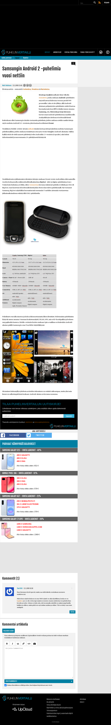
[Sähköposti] (24, 86)
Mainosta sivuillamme (53, 699)
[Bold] (7, 643)
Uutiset (47, 52)
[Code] (29, 643)
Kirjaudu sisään (8, 631)
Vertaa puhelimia (71, 52)
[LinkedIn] (30, 86)
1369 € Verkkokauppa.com (29, 527)
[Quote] (18, 643)
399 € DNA (21, 481)
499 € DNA (21, 461)
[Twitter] (27, 86)
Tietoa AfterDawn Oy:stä (54, 705)
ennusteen (43, 98)
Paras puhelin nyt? (87, 52)
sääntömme (29, 422)
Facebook (14, 435)
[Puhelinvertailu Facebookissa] (107, 52)
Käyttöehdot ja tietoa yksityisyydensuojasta (60, 708)
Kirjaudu (106, 2)
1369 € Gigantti (24, 530)
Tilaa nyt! (69, 416)
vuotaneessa (34, 185)
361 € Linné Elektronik (28, 504)
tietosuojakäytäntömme (42, 422)
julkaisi (31, 129)
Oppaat (17, 58)
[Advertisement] (38, 159)
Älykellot (25, 58)
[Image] (34, 643)
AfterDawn (83, 699)
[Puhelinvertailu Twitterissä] (101, 52)
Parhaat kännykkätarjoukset (19, 444)
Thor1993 (20, 588)
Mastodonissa (45, 89)
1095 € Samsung (24, 524)
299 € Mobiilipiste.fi (26, 501)
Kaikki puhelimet (7, 58)
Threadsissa (35, 89)
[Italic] (12, 643)
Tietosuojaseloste (52, 710)
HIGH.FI (82, 702)
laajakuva (20, 601)
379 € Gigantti (23, 507)
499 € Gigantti (23, 455)
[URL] (23, 643)
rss (99, 2)
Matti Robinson (6, 85)
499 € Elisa (22, 458)
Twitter (40, 435)
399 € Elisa (22, 478)
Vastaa (72, 612)
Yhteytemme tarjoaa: (18, 705)
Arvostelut (57, 52)
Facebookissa (27, 89)
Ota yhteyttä (50, 702)
